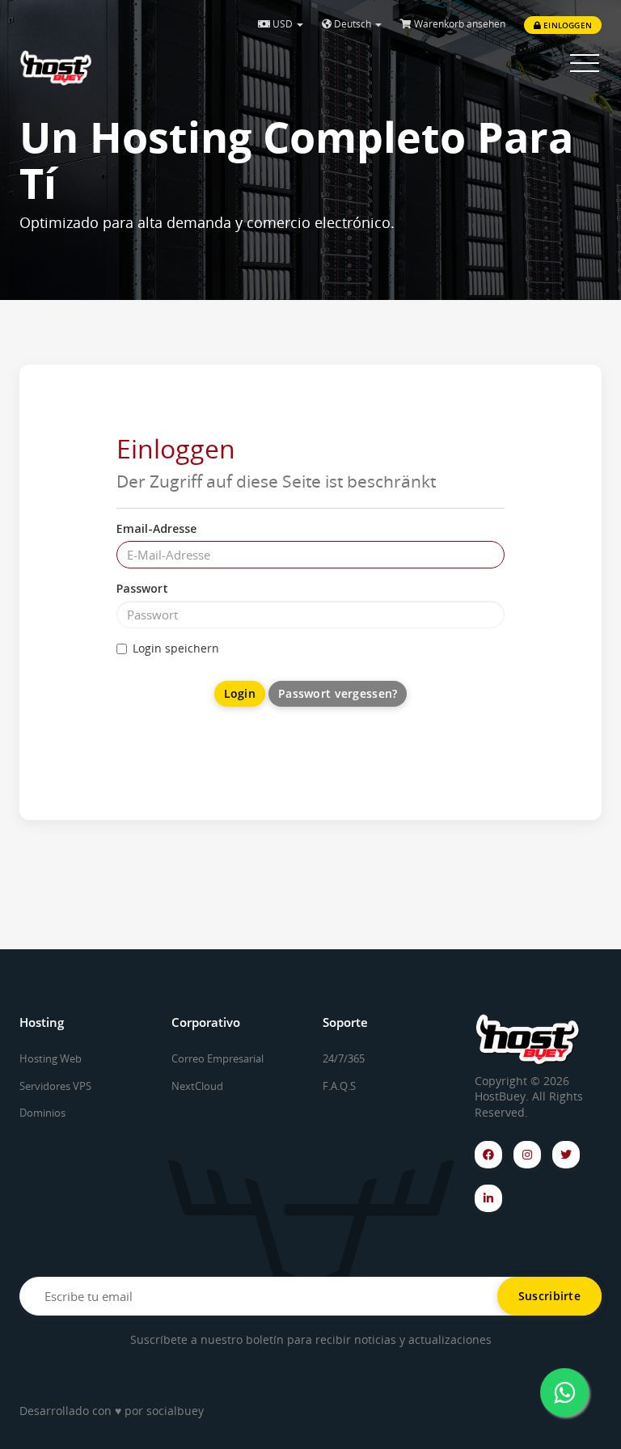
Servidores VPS (55, 1086)
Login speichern (176, 648)
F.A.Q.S (339, 1086)
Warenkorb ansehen (458, 24)
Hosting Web (50, 1058)
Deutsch (353, 24)
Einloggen (566, 25)
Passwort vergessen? (337, 693)
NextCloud (197, 1086)
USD (282, 24)
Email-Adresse (156, 528)
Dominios (42, 1112)
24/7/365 (344, 1058)
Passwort (142, 588)
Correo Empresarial (217, 1058)
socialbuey (175, 1410)
